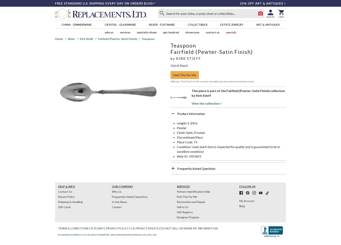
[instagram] (255, 193)
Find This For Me (184, 75)
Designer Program (188, 217)
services (125, 32)
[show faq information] (173, 168)
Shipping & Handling (70, 202)
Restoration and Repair (191, 202)
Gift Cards (64, 207)
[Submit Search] (162, 13)
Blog (242, 206)
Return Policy (66, 196)
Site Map (97, 228)
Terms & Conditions (73, 228)
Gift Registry (185, 212)
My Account (246, 201)
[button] (228, 115)
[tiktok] (267, 193)
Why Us (117, 191)
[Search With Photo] (260, 13)
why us (109, 32)
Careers (117, 207)
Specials (231, 32)
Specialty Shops (147, 32)
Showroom (192, 32)
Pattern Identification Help (193, 191)
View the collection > (207, 103)
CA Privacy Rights (144, 228)
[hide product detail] (173, 113)
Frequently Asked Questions (130, 196)
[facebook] (242, 193)
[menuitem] (76, 24)
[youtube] (262, 193)
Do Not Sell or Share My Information (189, 228)
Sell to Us (182, 207)
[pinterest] (249, 193)
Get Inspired (171, 32)
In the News (119, 202)
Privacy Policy (117, 228)
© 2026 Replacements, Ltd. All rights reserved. (84, 235)
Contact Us (213, 32)
